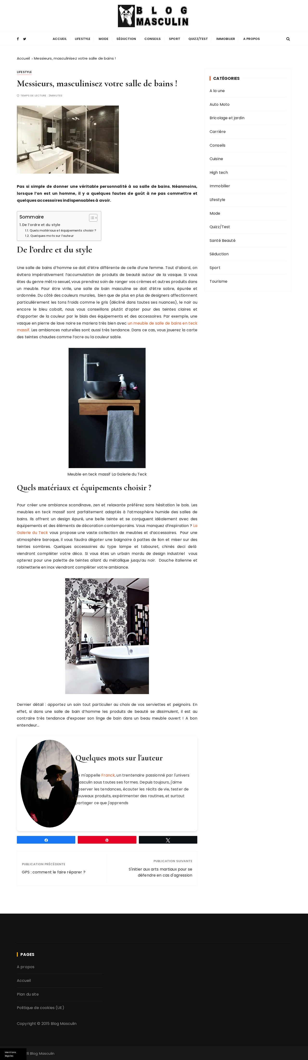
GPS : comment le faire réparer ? (53, 872)
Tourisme (218, 281)
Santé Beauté (223, 240)
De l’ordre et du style (41, 224)
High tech (219, 172)
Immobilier (225, 39)
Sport (174, 39)
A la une (217, 91)
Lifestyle (82, 39)
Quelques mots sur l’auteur (52, 235)
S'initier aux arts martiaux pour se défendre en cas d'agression (160, 872)
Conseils (152, 39)
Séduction (126, 39)
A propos (251, 39)
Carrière (218, 131)
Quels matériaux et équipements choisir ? (63, 230)
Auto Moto (220, 104)
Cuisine (216, 159)
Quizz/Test (198, 39)
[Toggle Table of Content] (90, 218)
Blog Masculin (64, 1023)
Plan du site (28, 994)
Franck (108, 775)
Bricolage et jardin (227, 118)
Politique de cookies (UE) (40, 1007)
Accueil (60, 39)
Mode (104, 39)
